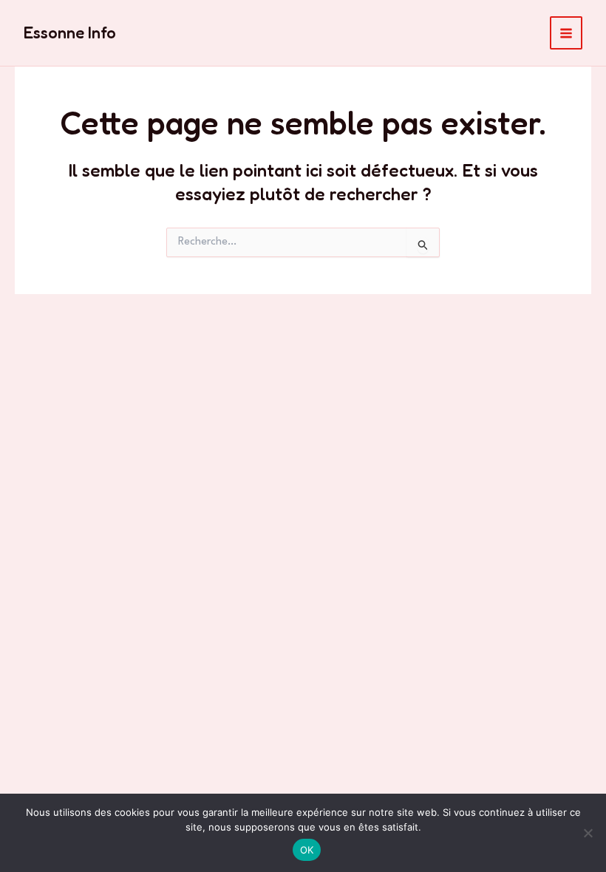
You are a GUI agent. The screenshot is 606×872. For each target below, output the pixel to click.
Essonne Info (70, 32)
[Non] (587, 832)
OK (307, 850)
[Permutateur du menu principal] (566, 33)
